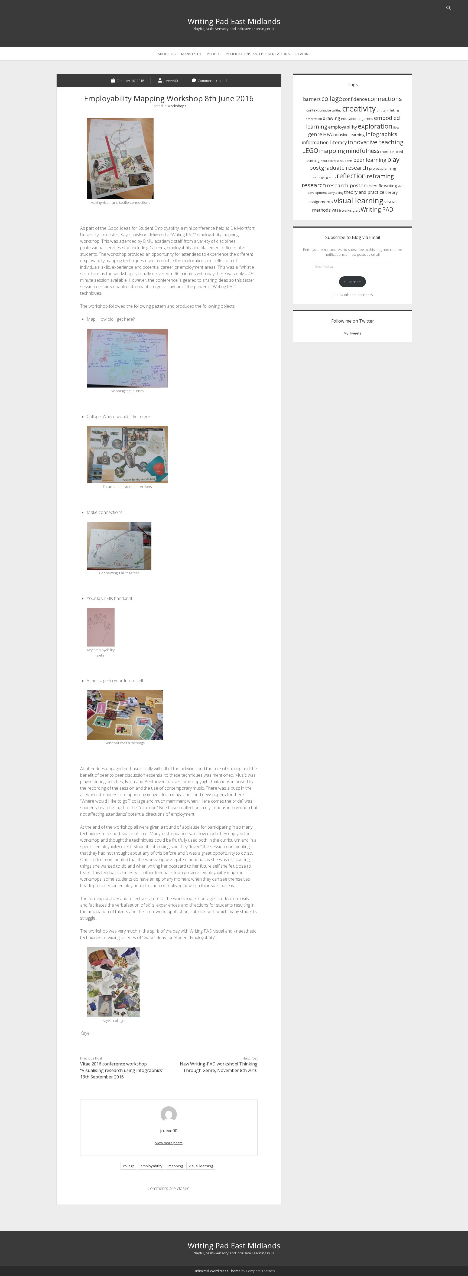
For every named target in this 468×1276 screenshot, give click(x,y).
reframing (380, 176)
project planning (382, 168)
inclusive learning (349, 134)
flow (396, 127)
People (213, 53)
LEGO (310, 150)
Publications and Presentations (258, 53)
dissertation (314, 119)
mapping (175, 1165)
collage (129, 1165)
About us (167, 53)
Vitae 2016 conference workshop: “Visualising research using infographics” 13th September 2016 (122, 1070)
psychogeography (323, 177)
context (312, 110)
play (393, 159)
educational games (357, 118)
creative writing (330, 110)
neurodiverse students (336, 161)
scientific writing (381, 185)
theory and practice (364, 192)
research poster (346, 185)
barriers (312, 99)
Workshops (176, 105)
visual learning (201, 1165)
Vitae (336, 210)
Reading (303, 53)
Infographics (381, 134)
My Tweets (352, 333)
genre (315, 134)
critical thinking (388, 110)
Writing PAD (377, 209)
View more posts (169, 1142)
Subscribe (352, 281)
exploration (375, 126)
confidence (355, 99)
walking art (351, 210)
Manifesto (191, 53)
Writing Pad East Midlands (234, 21)
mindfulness (362, 151)
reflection (351, 175)
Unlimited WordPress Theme (217, 1270)
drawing (331, 118)
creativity (359, 108)
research (314, 185)
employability (151, 1165)
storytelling (335, 193)
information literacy (324, 142)
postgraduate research (338, 167)
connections (385, 98)
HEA (327, 134)
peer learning (369, 159)
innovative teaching (376, 142)
